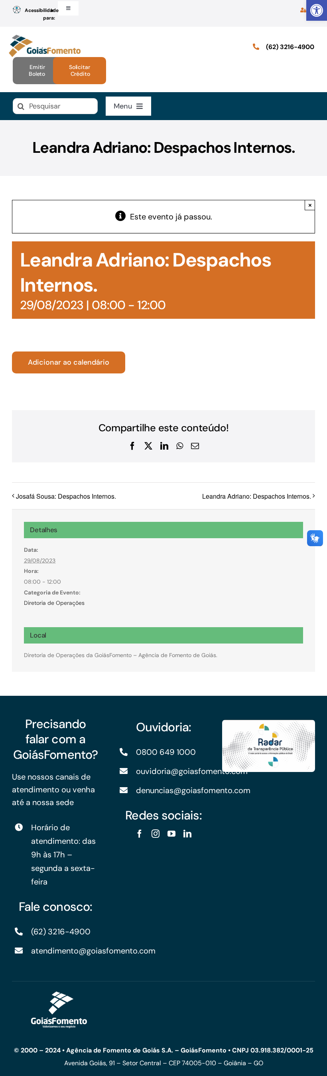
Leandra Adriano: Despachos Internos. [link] (256, 496)
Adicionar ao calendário (68, 362)
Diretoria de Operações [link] (54, 602)
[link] (316, 10)
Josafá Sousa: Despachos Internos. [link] (66, 496)
